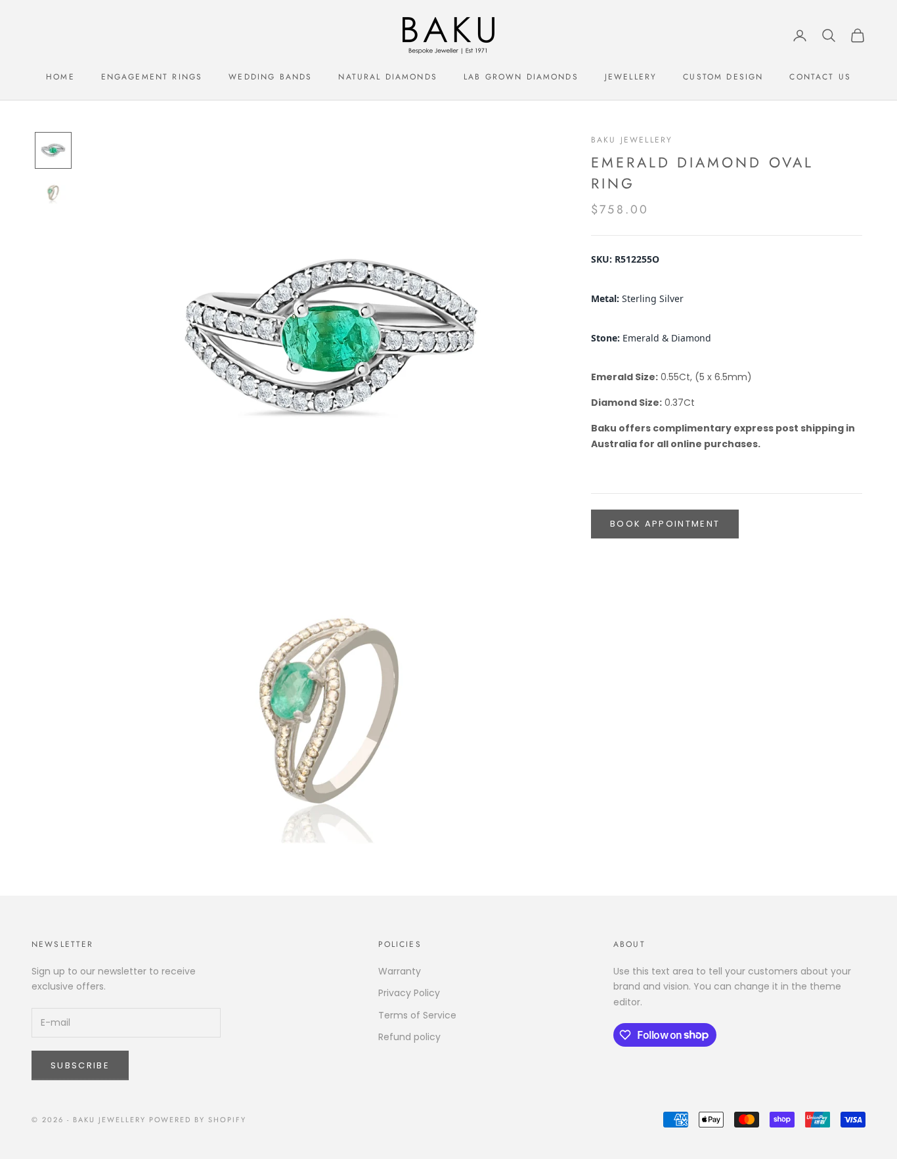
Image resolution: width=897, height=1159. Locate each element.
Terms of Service (417, 1015)
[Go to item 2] (53, 192)
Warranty (399, 971)
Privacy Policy (409, 992)
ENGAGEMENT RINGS (152, 77)
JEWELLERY (631, 77)
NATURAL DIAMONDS (387, 77)
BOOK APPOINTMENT (665, 524)
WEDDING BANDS (270, 77)
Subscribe (80, 1065)
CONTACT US (820, 77)
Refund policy (409, 1036)
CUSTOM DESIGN (723, 77)
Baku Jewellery (631, 140)
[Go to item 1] (53, 150)
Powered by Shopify (198, 1119)
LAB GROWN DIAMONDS (521, 77)
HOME (60, 77)
